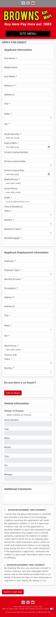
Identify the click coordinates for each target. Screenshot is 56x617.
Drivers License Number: (16, 152)
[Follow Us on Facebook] (23, 3)
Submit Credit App (13, 592)
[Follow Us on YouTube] (33, 3)
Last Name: (9, 76)
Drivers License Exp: (14, 170)
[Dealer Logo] (28, 18)
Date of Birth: (10, 143)
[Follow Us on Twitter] (28, 3)
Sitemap (32, 608)
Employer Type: (12, 270)
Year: (6, 429)
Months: (8, 220)
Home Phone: (11, 188)
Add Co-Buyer (13, 393)
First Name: (9, 58)
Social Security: (12, 134)
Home (15, 606)
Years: (7, 210)
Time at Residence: (13, 206)
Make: (7, 438)
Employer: (9, 261)
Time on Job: (10, 354)
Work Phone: (10, 345)
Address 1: (9, 85)
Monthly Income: (12, 279)
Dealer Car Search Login (9, 608)
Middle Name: (11, 67)
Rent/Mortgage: (12, 238)
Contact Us (28, 606)
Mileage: (8, 474)
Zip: (6, 124)
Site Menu (28, 34)
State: (7, 113)
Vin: (6, 465)
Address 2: (9, 94)
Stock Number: (11, 420)
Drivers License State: (15, 161)
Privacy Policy (38, 606)
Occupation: (10, 288)
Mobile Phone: (11, 179)
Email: (7, 197)
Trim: (6, 456)
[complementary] (48, 609)
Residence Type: (12, 229)
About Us (21, 606)
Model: (7, 447)
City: (6, 103)
